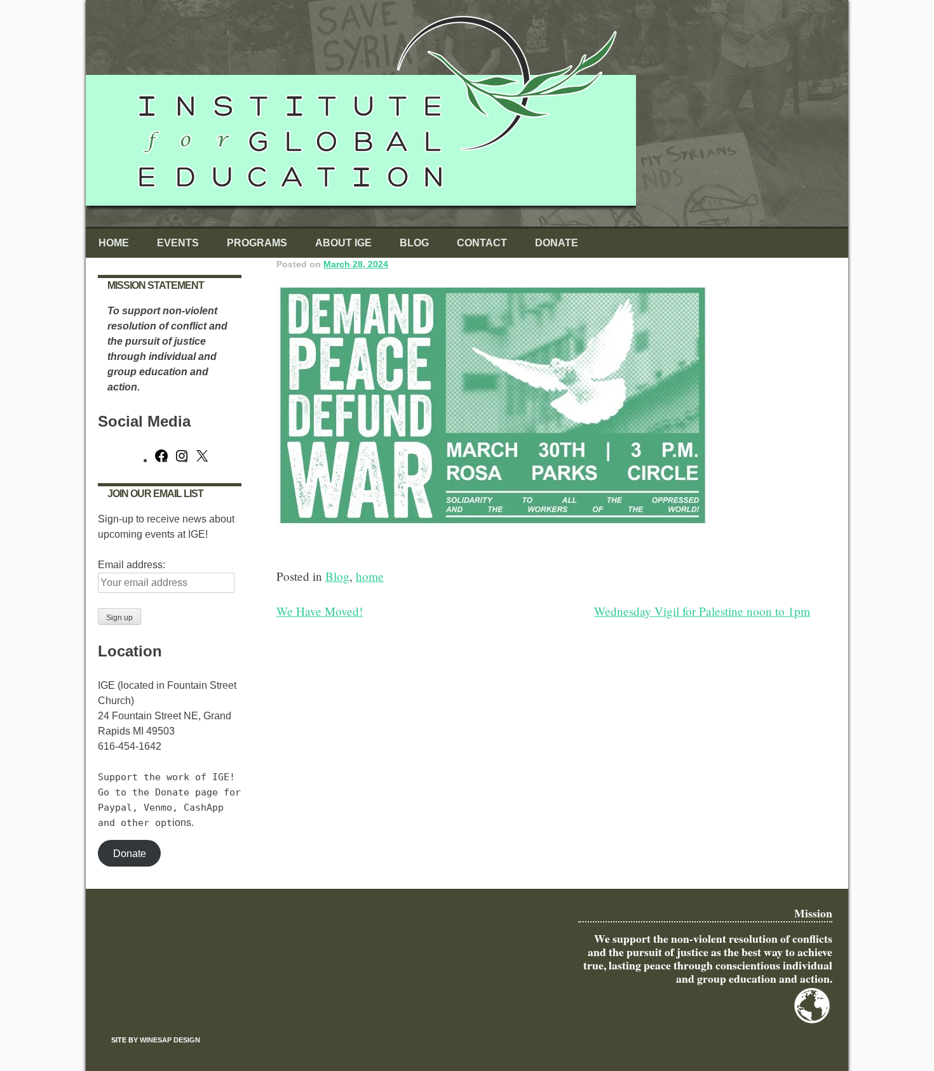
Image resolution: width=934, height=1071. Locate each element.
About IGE (343, 242)
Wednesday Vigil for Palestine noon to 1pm (702, 611)
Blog (414, 242)
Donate (556, 242)
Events (178, 242)
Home (113, 242)
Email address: (131, 564)
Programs (257, 242)
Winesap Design (170, 1040)
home (370, 576)
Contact (482, 242)
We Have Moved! (319, 611)
